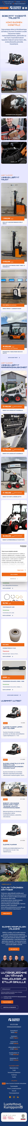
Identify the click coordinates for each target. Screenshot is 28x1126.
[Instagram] (14, 1097)
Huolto (14, 1077)
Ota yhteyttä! (14, 949)
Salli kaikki (14, 574)
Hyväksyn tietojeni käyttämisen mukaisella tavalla (15, 997)
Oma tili (14, 1091)
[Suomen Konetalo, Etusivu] (15, 8)
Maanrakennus (14, 1068)
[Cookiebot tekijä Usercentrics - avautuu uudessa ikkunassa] (20, 546)
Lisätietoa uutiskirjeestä (9, 1007)
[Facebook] (10, 1097)
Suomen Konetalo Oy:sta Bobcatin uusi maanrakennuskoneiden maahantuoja (13, 766)
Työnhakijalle (14, 1086)
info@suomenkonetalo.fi (19, 3)
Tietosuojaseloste (14, 1093)
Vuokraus (14, 1075)
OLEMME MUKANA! (10, 844)
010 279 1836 (8, 3)
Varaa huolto (6, 913)
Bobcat (5, 723)
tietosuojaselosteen (22, 996)
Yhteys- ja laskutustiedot (14, 1088)
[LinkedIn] (18, 1097)
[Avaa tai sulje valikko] (26, 8)
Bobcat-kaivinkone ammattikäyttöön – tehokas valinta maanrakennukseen (11, 805)
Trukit (14, 1070)
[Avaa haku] (23, 8)
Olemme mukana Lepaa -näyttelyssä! (13, 727)
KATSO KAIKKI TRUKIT (13, 357)
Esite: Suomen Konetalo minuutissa (16, 1083)
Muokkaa (13, 578)
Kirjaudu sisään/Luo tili (8, 1)
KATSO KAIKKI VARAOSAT (13, 695)
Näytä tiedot (20, 570)
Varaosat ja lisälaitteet (14, 1072)
